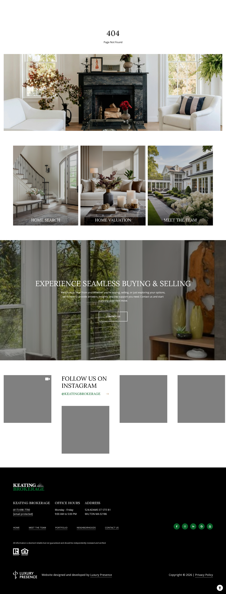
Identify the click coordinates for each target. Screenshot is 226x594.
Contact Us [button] (113, 316)
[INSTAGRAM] (185, 526)
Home (16, 527)
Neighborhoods (86, 527)
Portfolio (61, 527)
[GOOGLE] (201, 526)
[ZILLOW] (210, 526)
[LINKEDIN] (193, 526)
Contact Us (112, 527)
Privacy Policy (204, 575)
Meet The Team (37, 527)
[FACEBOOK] (177, 526)
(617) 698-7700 (21, 509)
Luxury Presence (101, 575)
